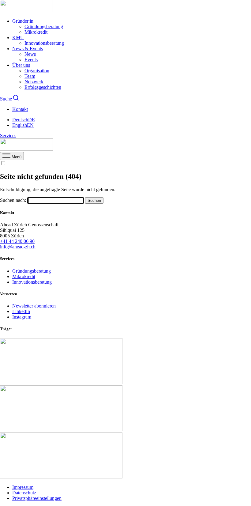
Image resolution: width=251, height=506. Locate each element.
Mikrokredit (35, 32)
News (30, 54)
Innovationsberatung (44, 43)
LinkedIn (21, 311)
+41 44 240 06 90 (17, 241)
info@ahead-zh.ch (18, 246)
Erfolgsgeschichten (42, 87)
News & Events (27, 48)
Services (8, 135)
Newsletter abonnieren (34, 305)
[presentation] (11, 157)
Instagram (21, 316)
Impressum (22, 487)
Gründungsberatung (43, 26)
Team (29, 76)
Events (31, 59)
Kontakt (20, 109)
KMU (18, 37)
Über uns (21, 65)
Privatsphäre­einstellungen (37, 498)
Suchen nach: (13, 200)
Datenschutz (24, 492)
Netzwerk (33, 81)
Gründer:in (22, 21)
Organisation (36, 70)
